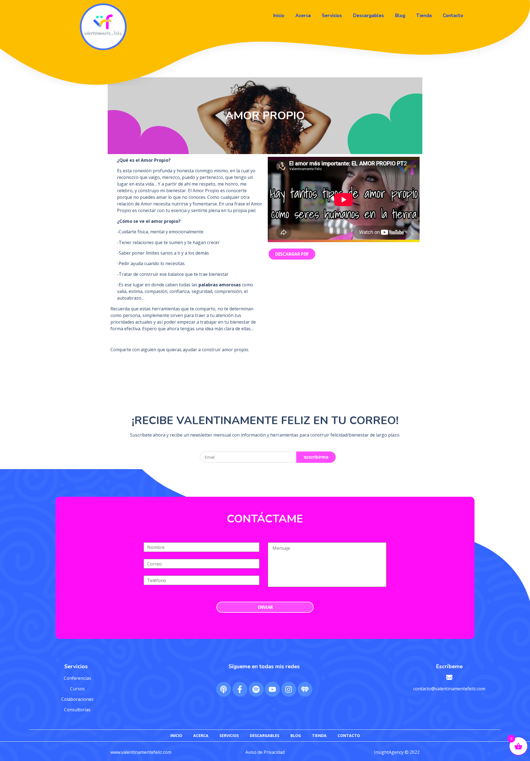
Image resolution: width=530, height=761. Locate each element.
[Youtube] (272, 689)
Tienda (424, 15)
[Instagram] (288, 689)
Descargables (368, 15)
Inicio (278, 15)
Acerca (303, 15)
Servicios (332, 15)
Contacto (453, 15)
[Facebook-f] (239, 689)
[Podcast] (223, 689)
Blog (400, 15)
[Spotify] (256, 689)
